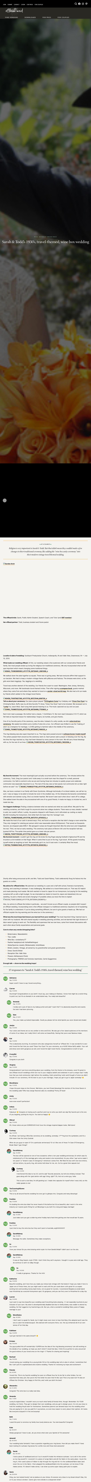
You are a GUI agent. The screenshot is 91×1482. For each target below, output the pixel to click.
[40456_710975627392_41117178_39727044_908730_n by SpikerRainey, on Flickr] (25, 698)
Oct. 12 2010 (13, 1388)
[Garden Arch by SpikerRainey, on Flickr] (9, 564)
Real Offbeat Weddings (45, 237)
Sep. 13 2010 (13, 980)
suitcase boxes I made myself (74, 734)
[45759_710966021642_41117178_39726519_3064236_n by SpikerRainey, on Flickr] (25, 845)
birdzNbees (40, 945)
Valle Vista (22, 953)
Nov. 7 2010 (12, 1399)
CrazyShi (12, 1054)
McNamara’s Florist (21, 956)
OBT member (66, 618)
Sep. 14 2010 (20, 1270)
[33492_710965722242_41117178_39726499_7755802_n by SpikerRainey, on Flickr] (25, 709)
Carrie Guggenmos (49, 959)
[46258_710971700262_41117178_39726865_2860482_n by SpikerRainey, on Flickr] (25, 834)
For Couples (39, 4)
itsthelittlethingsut (31, 942)
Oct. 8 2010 (12, 1372)
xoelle (14, 937)
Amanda (16, 1001)
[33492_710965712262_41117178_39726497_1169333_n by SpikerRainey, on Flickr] (25, 729)
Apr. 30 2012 (13, 1440)
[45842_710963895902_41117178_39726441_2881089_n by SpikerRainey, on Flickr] (25, 671)
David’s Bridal (17, 951)
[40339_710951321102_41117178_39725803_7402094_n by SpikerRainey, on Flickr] (48, 742)
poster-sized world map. (57, 691)
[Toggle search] (75, 3)
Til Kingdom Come (51, 701)
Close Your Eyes (78, 701)
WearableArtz (22, 934)
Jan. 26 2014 (13, 1474)
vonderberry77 (20, 940)
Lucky (6, 707)
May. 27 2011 (17, 1017)
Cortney (12, 1130)
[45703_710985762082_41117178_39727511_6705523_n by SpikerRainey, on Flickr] (25, 818)
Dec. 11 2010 (13, 1419)
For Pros (30, 4)
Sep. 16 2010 (13, 1343)
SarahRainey (18, 1150)
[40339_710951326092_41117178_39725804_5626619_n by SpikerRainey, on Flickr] (24, 899)
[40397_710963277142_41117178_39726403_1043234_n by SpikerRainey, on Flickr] (41, 787)
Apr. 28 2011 (13, 1430)
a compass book (66, 688)
